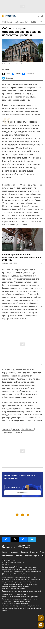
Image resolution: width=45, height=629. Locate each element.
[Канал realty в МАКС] (6, 539)
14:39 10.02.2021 (8, 22)
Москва (16, 429)
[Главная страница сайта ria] (2, 16)
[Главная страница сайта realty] (13, 16)
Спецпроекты (7, 556)
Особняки (18, 432)
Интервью (24, 552)
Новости (5, 552)
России (38, 200)
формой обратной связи (22, 601)
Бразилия (6, 429)
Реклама (18, 556)
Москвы (6, 87)
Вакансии (5, 565)
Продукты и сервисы (32, 556)
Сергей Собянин (17, 87)
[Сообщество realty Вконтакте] (23, 539)
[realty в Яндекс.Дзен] (15, 539)
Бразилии (6, 94)
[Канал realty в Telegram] (32, 539)
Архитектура (7, 432)
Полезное (34, 552)
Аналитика (14, 552)
